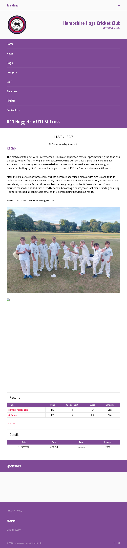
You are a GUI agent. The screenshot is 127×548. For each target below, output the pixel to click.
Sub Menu (12, 5)
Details (12, 423)
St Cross (12, 415)
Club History (14, 529)
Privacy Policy (14, 510)
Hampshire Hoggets (18, 410)
